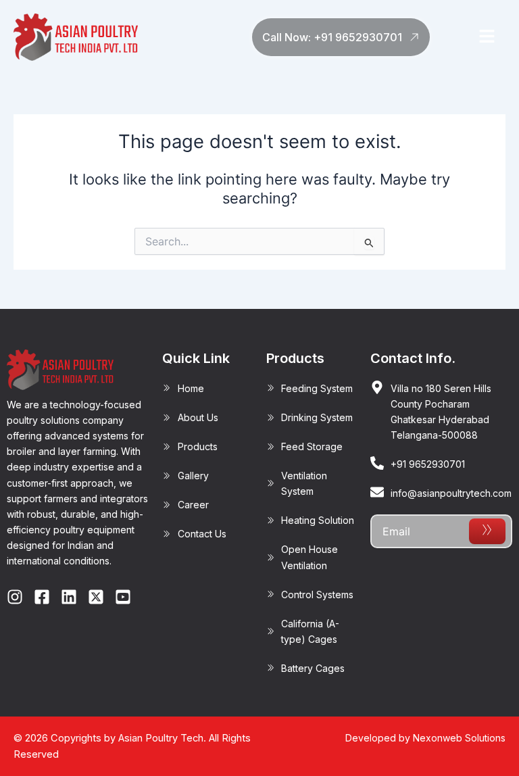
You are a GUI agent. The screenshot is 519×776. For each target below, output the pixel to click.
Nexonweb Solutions (459, 738)
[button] (486, 36)
